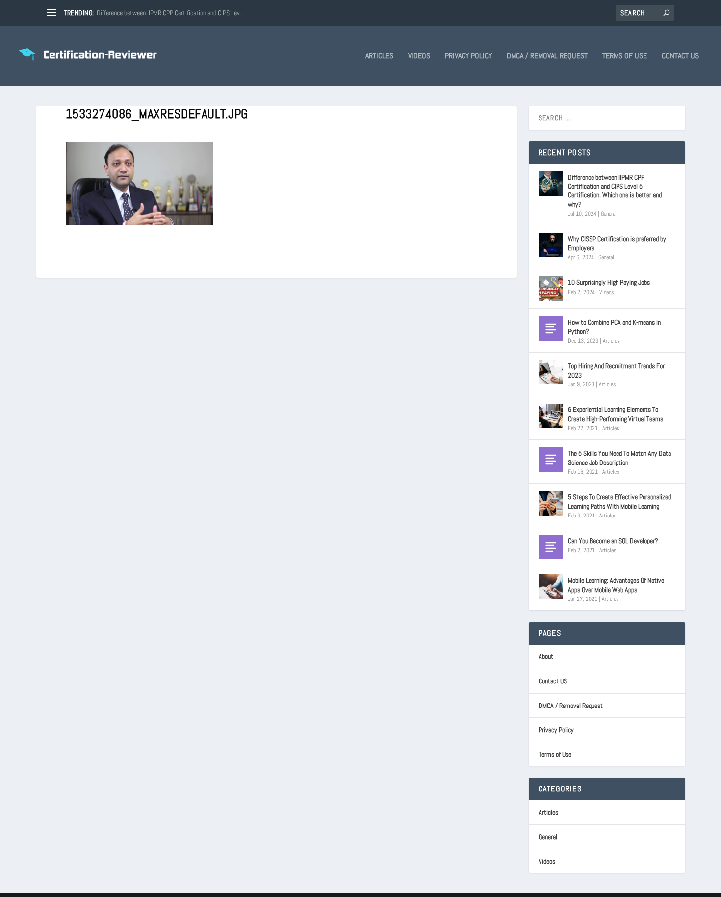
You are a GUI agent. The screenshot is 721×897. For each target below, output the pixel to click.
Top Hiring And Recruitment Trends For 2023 (616, 370)
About (546, 656)
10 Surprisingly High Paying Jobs (609, 282)
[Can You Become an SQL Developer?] (551, 547)
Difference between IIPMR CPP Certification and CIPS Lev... (170, 12)
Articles (379, 56)
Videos (419, 56)
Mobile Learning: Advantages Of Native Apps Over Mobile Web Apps (616, 585)
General (609, 213)
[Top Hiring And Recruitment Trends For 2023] (551, 372)
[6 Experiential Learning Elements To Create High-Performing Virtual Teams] (551, 416)
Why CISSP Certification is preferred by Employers (617, 243)
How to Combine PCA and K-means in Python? (614, 326)
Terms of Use (624, 56)
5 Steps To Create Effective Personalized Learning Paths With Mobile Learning (619, 501)
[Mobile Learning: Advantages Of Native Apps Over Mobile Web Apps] (551, 586)
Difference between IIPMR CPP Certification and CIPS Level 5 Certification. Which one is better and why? (615, 191)
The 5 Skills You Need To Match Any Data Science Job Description (619, 457)
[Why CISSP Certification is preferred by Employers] (551, 245)
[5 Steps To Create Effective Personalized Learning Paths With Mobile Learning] (551, 503)
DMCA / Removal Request (547, 56)
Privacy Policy (468, 56)
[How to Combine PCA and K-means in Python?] (551, 328)
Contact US (680, 56)
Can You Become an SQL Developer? (613, 540)
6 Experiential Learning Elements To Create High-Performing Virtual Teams (615, 414)
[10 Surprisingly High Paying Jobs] (551, 288)
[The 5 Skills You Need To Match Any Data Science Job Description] (551, 459)
